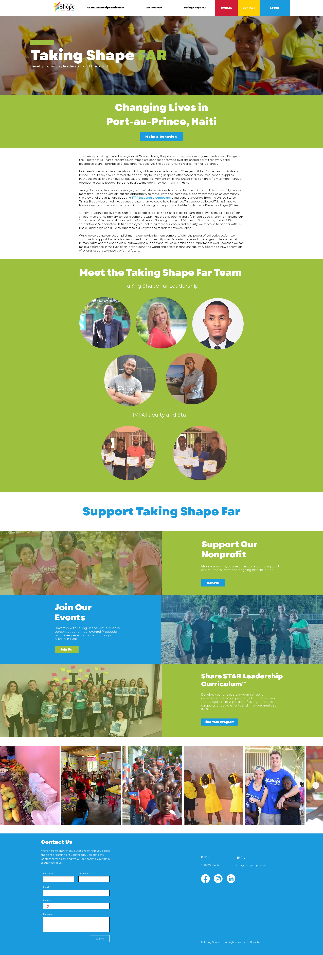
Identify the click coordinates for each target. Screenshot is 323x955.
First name (49, 873)
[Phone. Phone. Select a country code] (48, 906)
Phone (46, 900)
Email (46, 886)
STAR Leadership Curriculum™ (152, 198)
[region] (161, 322)
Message (48, 913)
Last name (84, 873)
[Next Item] (315, 785)
